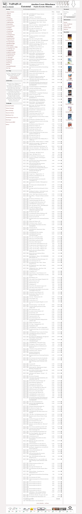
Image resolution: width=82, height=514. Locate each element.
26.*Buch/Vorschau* (10, 55)
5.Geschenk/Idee (9, 19)
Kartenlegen (8, 119)
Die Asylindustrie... (70, 128)
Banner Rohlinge (9, 110)
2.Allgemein (8, 13)
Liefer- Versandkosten (68, 24)
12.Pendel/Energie (9, 31)
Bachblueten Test (9, 115)
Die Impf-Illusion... (70, 112)
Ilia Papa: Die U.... (70, 56)
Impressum (66, 29)
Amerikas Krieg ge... (69, 104)
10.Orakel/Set (8, 27)
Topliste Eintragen (10, 108)
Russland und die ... (70, 88)
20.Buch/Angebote (9, 45)
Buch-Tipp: (8, 68)
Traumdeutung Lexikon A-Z (12, 117)
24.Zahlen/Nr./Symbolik (10, 52)
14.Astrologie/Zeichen (10, 34)
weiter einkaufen (40, 503)
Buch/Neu (8, 64)
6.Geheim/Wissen (9, 20)
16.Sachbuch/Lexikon (10, 38)
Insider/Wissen (9, 62)
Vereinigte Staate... (70, 120)
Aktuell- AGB (66, 25)
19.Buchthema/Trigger (10, 43)
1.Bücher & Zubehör (10, 12)
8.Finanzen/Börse (9, 24)
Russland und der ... (70, 40)
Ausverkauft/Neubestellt (10, 66)
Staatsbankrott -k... (70, 96)
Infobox (7, 124)
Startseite (65, 22)
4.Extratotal (8, 17)
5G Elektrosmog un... (69, 64)
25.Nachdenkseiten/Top (10, 54)
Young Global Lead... (69, 72)
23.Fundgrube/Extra (10, 50)
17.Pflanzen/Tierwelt (10, 40)
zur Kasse (47, 503)
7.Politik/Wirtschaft (10, 22)
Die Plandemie (70, 80)
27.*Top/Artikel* (9, 57)
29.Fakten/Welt (9, 61)
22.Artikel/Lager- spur (10, 48)
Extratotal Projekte (10, 105)
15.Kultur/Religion (9, 36)
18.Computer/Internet (10, 41)
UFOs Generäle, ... (70, 48)
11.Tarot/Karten (9, 29)
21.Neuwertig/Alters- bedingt (11, 47)
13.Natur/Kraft (9, 33)
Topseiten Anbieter (10, 112)
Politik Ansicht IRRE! (10, 122)
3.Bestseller (8, 15)
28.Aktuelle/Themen (10, 59)
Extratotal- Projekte (67, 27)
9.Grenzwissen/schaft (10, 26)
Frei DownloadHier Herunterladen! (14, 77)
